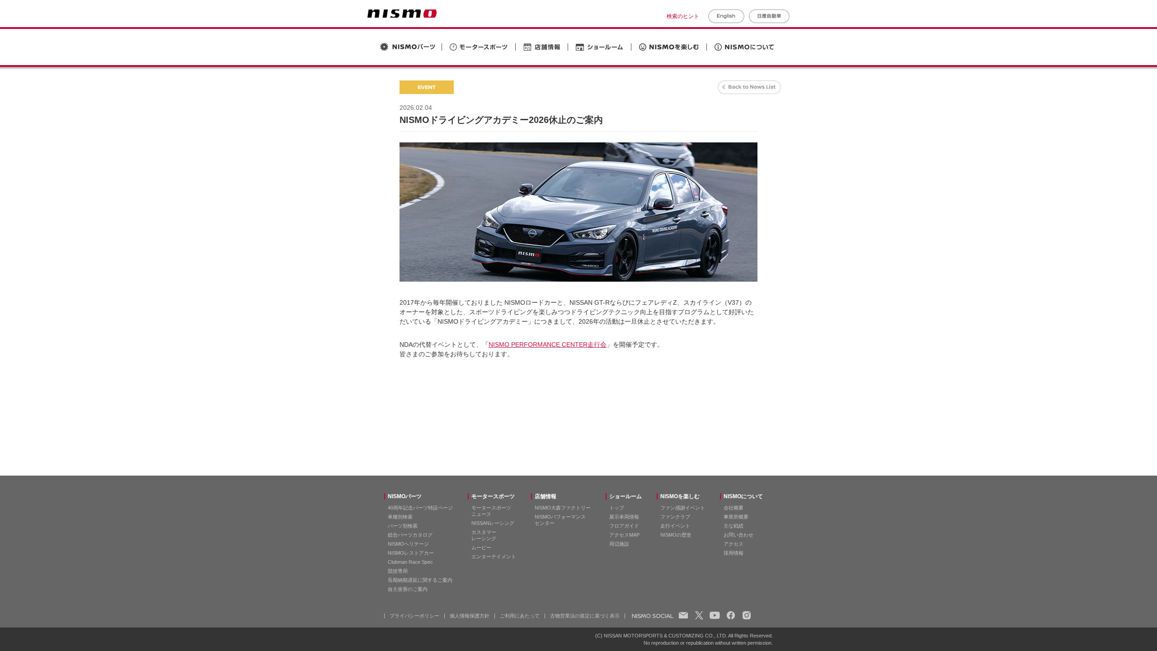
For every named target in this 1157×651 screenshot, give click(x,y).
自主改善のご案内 (408, 589)
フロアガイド (624, 525)
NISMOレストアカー (411, 553)
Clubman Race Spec (410, 562)
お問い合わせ (738, 535)
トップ (616, 507)
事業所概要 (736, 516)
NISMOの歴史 (675, 535)
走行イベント (675, 525)
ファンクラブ (675, 516)
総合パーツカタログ (410, 535)
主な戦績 (733, 525)
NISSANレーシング (492, 523)
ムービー (481, 547)
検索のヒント (683, 16)
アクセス (733, 544)
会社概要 (733, 507)
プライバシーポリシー (414, 615)
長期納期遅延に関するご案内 (420, 580)
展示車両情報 (624, 516)
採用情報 (733, 553)
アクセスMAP (624, 535)
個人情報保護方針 (469, 615)
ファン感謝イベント (682, 507)
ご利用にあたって (520, 615)
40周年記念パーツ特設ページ (420, 507)
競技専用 (398, 571)
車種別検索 (400, 516)
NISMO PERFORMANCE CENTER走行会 (548, 344)
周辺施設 (619, 544)
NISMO (402, 13)
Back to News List (749, 87)
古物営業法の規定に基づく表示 (585, 615)
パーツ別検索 (403, 525)
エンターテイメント (493, 556)
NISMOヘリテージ (408, 544)
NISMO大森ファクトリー (563, 507)
